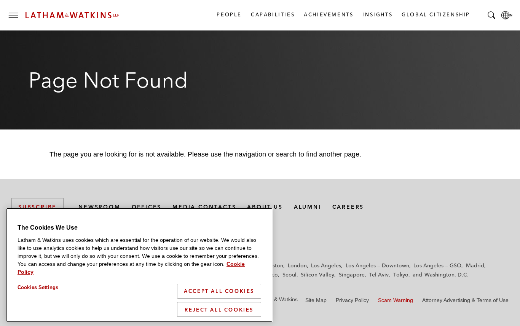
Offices (147, 206)
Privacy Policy (352, 300)
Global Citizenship (435, 14)
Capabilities (272, 14)
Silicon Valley (317, 274)
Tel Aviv (379, 274)
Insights (377, 14)
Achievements (328, 14)
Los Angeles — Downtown (377, 265)
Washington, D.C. (446, 274)
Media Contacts (204, 206)
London (297, 265)
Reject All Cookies (219, 309)
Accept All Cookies (219, 291)
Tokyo (400, 274)
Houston (272, 265)
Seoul (289, 274)
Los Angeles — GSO (437, 265)
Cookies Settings (38, 287)
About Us (264, 206)
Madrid (475, 265)
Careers (348, 206)
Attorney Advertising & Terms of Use (465, 300)
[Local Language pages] (506, 15)
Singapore (352, 274)
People (229, 14)
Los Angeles (326, 265)
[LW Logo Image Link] (72, 15)
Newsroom (99, 206)
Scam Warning (395, 300)
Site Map (316, 300)
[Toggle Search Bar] (491, 15)
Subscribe (37, 206)
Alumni (307, 206)
